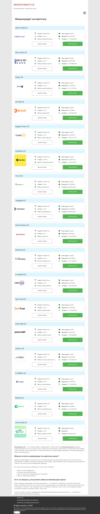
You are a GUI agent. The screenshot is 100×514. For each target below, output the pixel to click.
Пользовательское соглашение (27, 500)
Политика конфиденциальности (28, 502)
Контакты (20, 497)
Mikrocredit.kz (24, 4)
